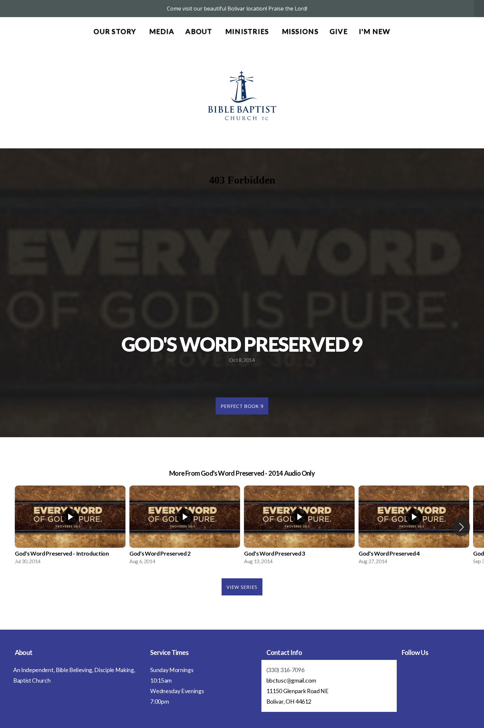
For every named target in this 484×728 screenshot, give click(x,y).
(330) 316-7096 (285, 669)
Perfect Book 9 (242, 406)
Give (339, 31)
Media (161, 31)
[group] (70, 527)
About (199, 31)
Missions (300, 31)
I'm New (374, 31)
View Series (242, 587)
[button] (461, 527)
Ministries (248, 31)
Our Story (116, 31)
